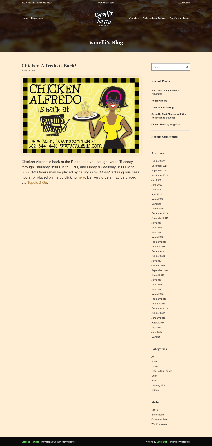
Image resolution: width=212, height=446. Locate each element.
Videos (155, 390)
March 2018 (157, 237)
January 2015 (158, 317)
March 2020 (157, 199)
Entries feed (157, 414)
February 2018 (158, 241)
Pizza (154, 380)
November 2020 (159, 175)
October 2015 (158, 313)
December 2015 (159, 308)
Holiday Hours (159, 100)
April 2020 (156, 194)
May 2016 (156, 289)
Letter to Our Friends (161, 371)
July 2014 (156, 327)
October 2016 (158, 265)
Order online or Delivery (154, 18)
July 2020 (156, 180)
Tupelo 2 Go (37, 182)
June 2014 (156, 332)
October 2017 (158, 256)
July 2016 (156, 279)
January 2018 (158, 246)
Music (154, 375)
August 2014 (157, 322)
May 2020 (156, 189)
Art (152, 356)
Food (154, 361)
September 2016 (159, 270)
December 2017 (159, 251)
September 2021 (159, 170)
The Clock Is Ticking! (162, 107)
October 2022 (158, 161)
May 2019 (156, 203)
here (81, 177)
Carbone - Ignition (31, 441)
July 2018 (156, 222)
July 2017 (156, 260)
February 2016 (158, 298)
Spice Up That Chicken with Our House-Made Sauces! (168, 115)
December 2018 (159, 213)
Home (25, 18)
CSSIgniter (162, 441)
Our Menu (134, 18)
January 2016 (158, 303)
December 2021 (159, 165)
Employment (37, 18)
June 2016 (156, 284)
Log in (154, 409)
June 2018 (156, 227)
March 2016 (157, 294)
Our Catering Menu (179, 18)
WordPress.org (159, 424)
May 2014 (156, 336)
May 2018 (156, 232)
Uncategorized (158, 385)
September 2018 (159, 218)
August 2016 (157, 275)
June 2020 (156, 184)
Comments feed (159, 419)
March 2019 (157, 208)
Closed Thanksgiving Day (165, 124)
